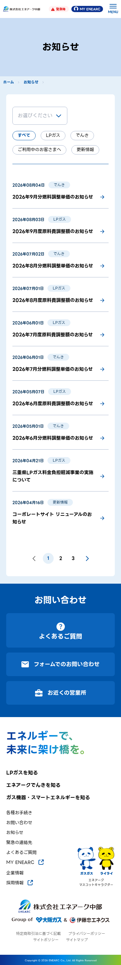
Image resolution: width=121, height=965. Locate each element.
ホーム (8, 82)
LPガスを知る (22, 773)
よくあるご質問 (21, 852)
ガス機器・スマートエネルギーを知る (48, 797)
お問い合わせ (19, 822)
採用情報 (15, 882)
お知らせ (31, 82)
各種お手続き (19, 813)
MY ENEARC (90, 9)
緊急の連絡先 (19, 842)
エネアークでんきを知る (33, 785)
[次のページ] (87, 558)
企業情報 (15, 873)
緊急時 (60, 9)
